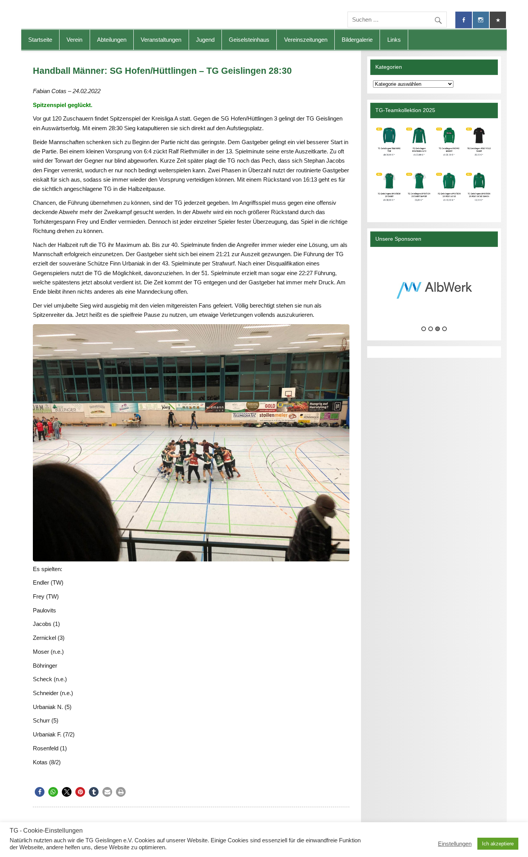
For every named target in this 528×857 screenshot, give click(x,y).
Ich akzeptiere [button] (498, 844)
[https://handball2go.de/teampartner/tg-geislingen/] (434, 167)
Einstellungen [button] (455, 844)
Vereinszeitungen (305, 39)
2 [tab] (430, 328)
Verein (74, 39)
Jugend (205, 39)
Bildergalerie (357, 39)
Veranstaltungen (161, 39)
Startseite (40, 39)
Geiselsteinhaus (249, 39)
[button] (39, 792)
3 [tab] (437, 328)
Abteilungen (111, 39)
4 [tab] (444, 328)
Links (394, 39)
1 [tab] (423, 328)
